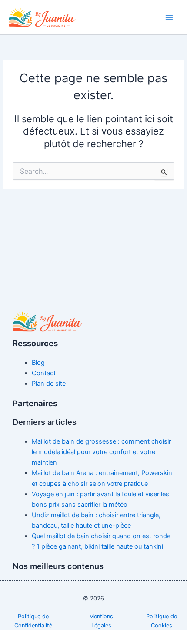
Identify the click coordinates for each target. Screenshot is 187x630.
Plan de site (49, 383)
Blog (38, 363)
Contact (44, 373)
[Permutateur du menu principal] (169, 17)
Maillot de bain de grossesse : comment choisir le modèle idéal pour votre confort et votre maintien (101, 452)
